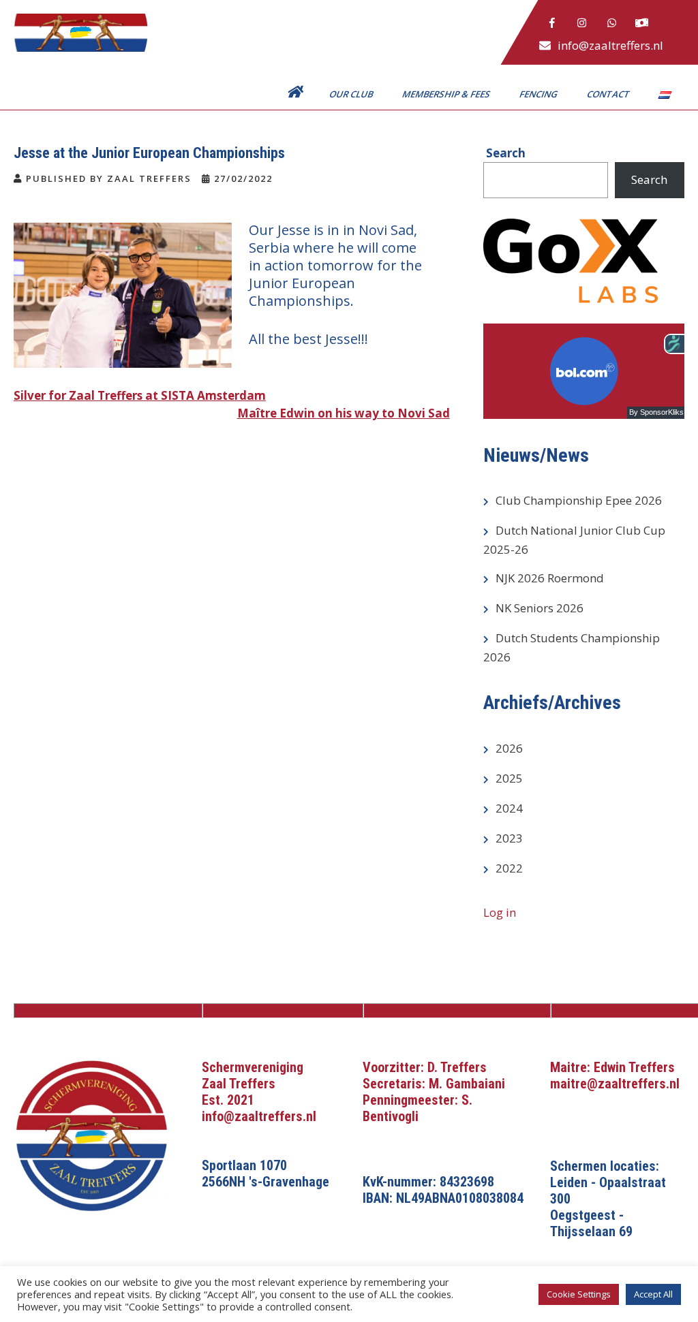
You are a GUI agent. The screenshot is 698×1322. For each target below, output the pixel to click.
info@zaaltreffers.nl (610, 45)
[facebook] (552, 23)
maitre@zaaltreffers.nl (615, 1083)
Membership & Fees (447, 94)
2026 (509, 748)
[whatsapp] (612, 23)
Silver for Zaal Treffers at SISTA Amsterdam (140, 395)
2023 (509, 838)
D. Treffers (457, 1067)
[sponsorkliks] (642, 23)
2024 (509, 808)
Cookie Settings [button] (579, 1294)
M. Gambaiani (467, 1083)
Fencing (539, 94)
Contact (609, 94)
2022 (509, 868)
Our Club (352, 94)
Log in (499, 912)
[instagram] (582, 23)
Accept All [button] (653, 1294)
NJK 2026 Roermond (550, 578)
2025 (509, 778)
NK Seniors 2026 (539, 608)
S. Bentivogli (417, 1108)
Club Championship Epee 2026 (579, 500)
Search (649, 179)
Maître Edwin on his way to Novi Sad (343, 413)
